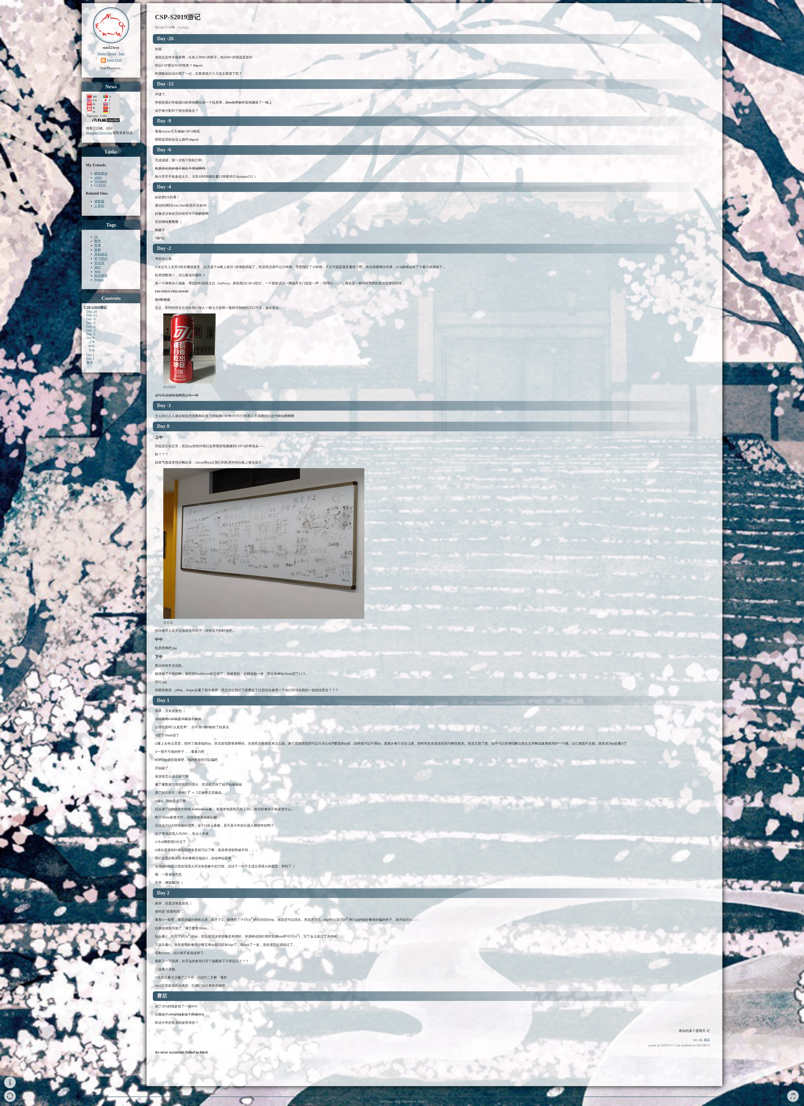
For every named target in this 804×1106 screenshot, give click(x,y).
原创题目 (101, 254)
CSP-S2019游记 (95, 307)
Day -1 (90, 334)
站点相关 (101, 275)
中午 (91, 346)
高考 (97, 245)
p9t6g (98, 177)
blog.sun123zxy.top (99, 133)
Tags (121, 53)
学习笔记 (101, 258)
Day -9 (90, 319)
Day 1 (90, 355)
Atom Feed (114, 60)
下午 (91, 350)
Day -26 (91, 311)
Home (101, 53)
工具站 (99, 206)
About (112, 53)
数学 (97, 241)
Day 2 (90, 358)
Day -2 (90, 330)
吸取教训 (101, 173)
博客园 (99, 201)
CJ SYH (100, 185)
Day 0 (90, 338)
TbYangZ (100, 181)
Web (97, 271)
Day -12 (91, 315)
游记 (707, 1039)
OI (700, 1039)
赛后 (89, 362)
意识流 (99, 263)
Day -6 (90, 323)
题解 (97, 250)
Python (99, 279)
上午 (91, 342)
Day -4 (90, 326)
